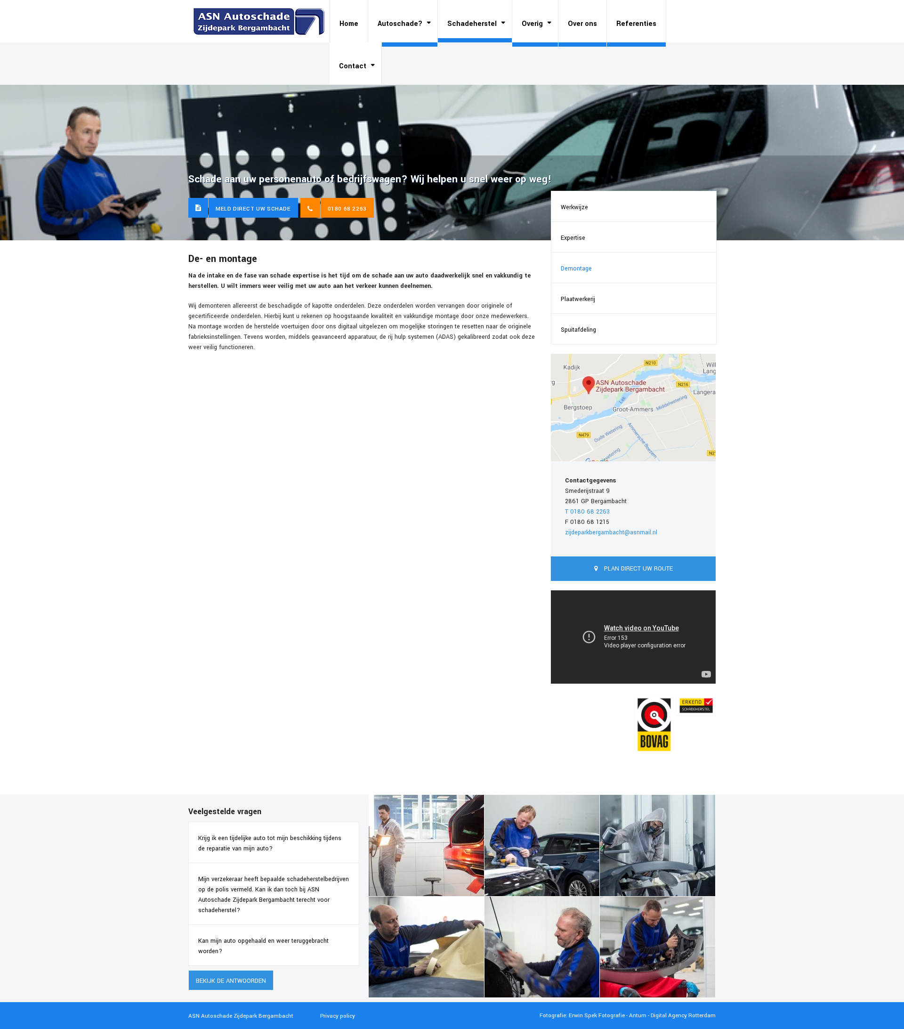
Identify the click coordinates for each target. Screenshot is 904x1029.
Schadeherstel (472, 24)
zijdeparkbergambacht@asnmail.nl (611, 532)
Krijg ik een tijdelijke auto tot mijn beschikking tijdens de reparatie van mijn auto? (269, 843)
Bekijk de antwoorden (231, 981)
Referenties (636, 24)
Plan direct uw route (637, 568)
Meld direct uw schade (253, 209)
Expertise (573, 238)
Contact (352, 66)
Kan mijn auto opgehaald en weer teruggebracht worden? (263, 946)
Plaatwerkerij (578, 299)
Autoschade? (400, 24)
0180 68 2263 (347, 209)
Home (348, 24)
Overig (532, 24)
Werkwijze (574, 207)
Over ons (582, 24)
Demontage (576, 268)
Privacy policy (337, 1016)
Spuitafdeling (578, 330)
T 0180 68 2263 (587, 511)
